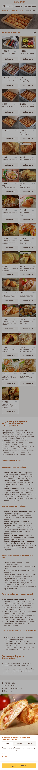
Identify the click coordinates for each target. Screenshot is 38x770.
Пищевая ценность (31, 744)
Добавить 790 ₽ (19, 766)
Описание (8, 744)
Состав (19, 744)
